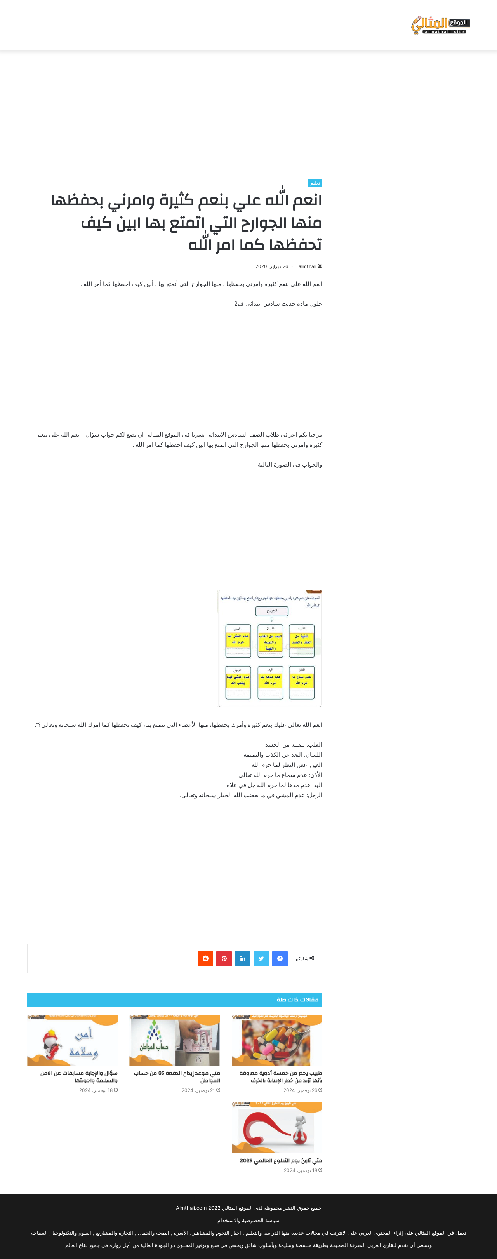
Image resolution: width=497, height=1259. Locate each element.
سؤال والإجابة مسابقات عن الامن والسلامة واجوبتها (79, 1077)
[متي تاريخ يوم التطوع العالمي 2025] (277, 1127)
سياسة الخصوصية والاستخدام (248, 1220)
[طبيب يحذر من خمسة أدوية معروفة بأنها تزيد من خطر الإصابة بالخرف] (277, 1040)
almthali (307, 266)
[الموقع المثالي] (440, 25)
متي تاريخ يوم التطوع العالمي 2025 (281, 1161)
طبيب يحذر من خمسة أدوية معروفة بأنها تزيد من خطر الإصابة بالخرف (281, 1077)
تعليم (315, 183)
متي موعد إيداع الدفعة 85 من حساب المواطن (177, 1077)
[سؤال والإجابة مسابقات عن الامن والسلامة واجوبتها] (72, 1040)
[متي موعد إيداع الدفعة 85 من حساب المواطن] (174, 1040)
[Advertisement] (248, 112)
